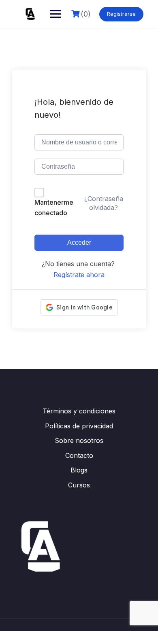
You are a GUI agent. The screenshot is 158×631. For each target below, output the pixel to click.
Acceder (79, 242)
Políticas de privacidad (79, 426)
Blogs (79, 470)
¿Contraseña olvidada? (103, 203)
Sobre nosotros (79, 440)
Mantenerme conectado (53, 207)
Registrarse (121, 14)
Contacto (79, 455)
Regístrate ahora (79, 275)
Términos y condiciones (79, 411)
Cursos (79, 485)
